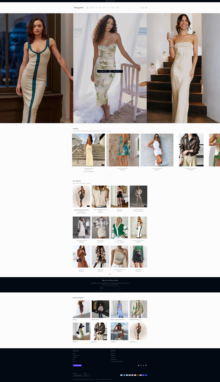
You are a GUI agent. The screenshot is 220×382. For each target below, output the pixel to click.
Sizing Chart (75, 357)
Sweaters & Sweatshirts (135, 319)
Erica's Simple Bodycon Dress (157, 168)
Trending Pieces (117, 71)
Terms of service (97, 379)
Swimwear (113, 341)
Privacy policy (92, 379)
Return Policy (113, 353)
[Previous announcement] (73, 1)
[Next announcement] (147, 1)
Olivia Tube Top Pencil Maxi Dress (138, 240)
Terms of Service (113, 359)
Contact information (109, 379)
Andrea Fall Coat (81, 269)
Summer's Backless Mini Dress (123, 168)
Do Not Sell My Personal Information (116, 361)
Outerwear (94, 341)
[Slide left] (107, 176)
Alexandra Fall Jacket (100, 240)
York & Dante (77, 379)
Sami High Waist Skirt (138, 269)
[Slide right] (112, 176)
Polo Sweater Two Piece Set (138, 209)
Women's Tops (95, 319)
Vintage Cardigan (119, 240)
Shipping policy (103, 379)
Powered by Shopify (82, 379)
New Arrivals (132, 341)
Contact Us (74, 361)
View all (110, 274)
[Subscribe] (119, 288)
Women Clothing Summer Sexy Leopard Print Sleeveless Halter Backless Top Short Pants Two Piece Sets (81, 210)
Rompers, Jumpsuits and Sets (117, 319)
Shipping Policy (113, 355)
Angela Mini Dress (119, 209)
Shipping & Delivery (76, 355)
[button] (92, 7)
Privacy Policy (113, 357)
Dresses (74, 319)
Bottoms (74, 341)
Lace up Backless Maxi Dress (88, 168)
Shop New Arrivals (103, 71)
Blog (73, 359)
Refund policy (87, 379)
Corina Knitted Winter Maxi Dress (81, 240)
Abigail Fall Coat (100, 269)
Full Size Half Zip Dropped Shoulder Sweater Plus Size (101, 210)
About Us (74, 353)
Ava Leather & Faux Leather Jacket (191, 168)
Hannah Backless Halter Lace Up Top (119, 269)
